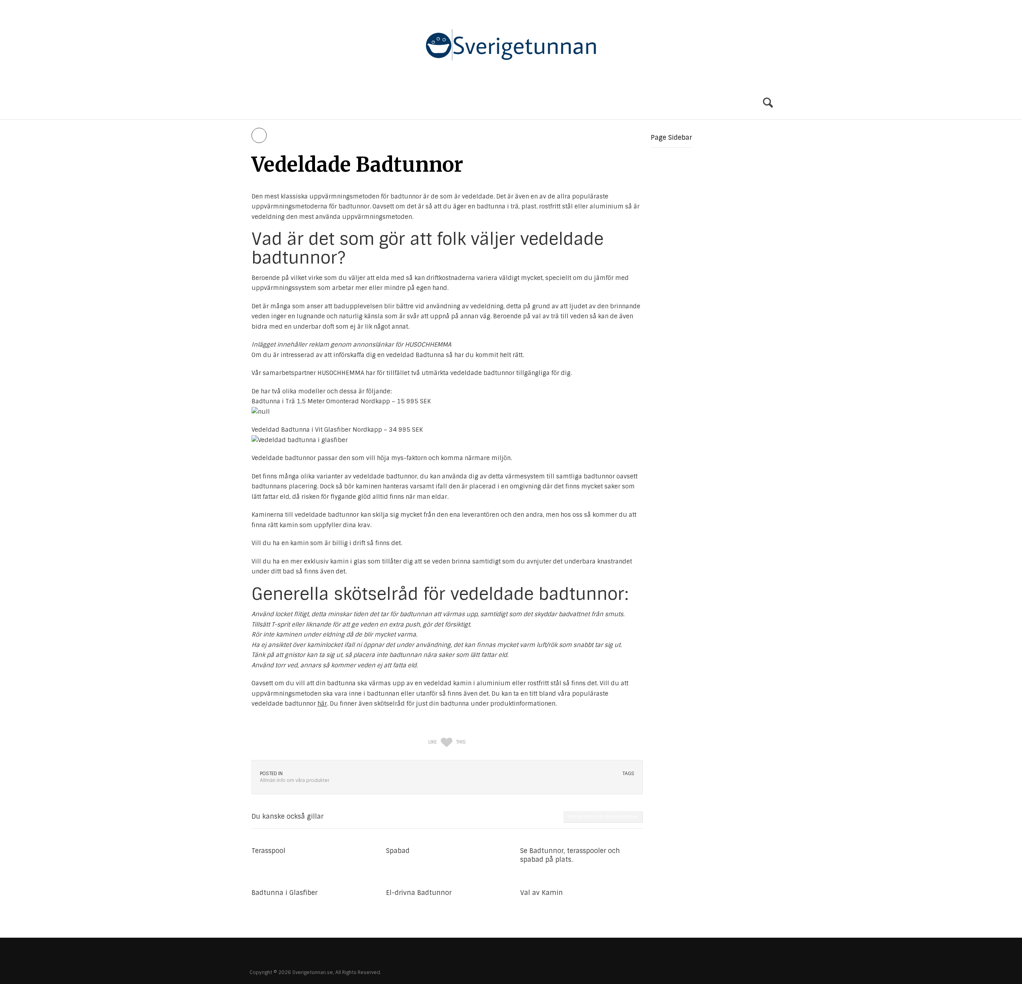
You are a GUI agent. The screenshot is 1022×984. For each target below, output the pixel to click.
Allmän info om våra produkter (341, 103)
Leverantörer (422, 103)
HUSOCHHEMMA (340, 373)
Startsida (265, 103)
